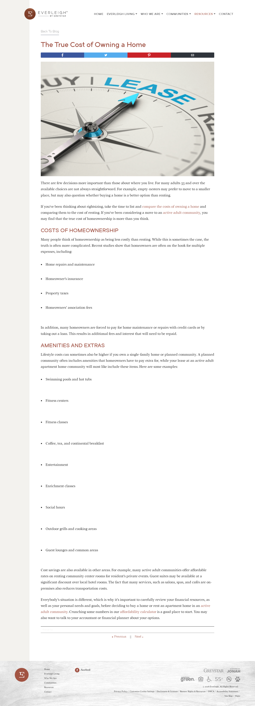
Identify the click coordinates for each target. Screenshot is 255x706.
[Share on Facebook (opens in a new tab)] (62, 55)
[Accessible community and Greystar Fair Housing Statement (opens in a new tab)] (209, 679)
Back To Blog (50, 31)
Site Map (228, 696)
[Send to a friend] (192, 55)
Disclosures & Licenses (167, 691)
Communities (177, 14)
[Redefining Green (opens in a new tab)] (188, 679)
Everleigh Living (121, 14)
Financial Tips (47, 630)
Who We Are (150, 14)
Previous (120, 636)
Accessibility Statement (227, 691)
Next (138, 636)
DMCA (211, 691)
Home (98, 14)
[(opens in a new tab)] (214, 670)
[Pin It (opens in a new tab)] (149, 55)
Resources (203, 14)
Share (237, 696)
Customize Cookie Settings (142, 691)
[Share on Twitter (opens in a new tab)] (106, 55)
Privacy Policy (121, 691)
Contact (226, 14)
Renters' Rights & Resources (193, 691)
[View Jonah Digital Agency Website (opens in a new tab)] (233, 670)
